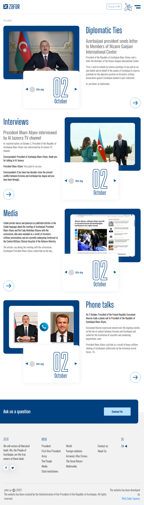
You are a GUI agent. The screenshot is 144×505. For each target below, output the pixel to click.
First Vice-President (51, 451)
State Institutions (50, 471)
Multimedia (71, 466)
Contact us (103, 446)
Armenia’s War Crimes (76, 456)
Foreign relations (74, 451)
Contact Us (117, 411)
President (46, 446)
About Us (102, 451)
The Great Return (74, 461)
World (69, 446)
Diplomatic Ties (104, 30)
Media (10, 213)
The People (47, 461)
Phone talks (100, 304)
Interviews (16, 121)
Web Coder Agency (131, 498)
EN (122, 446)
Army (44, 456)
